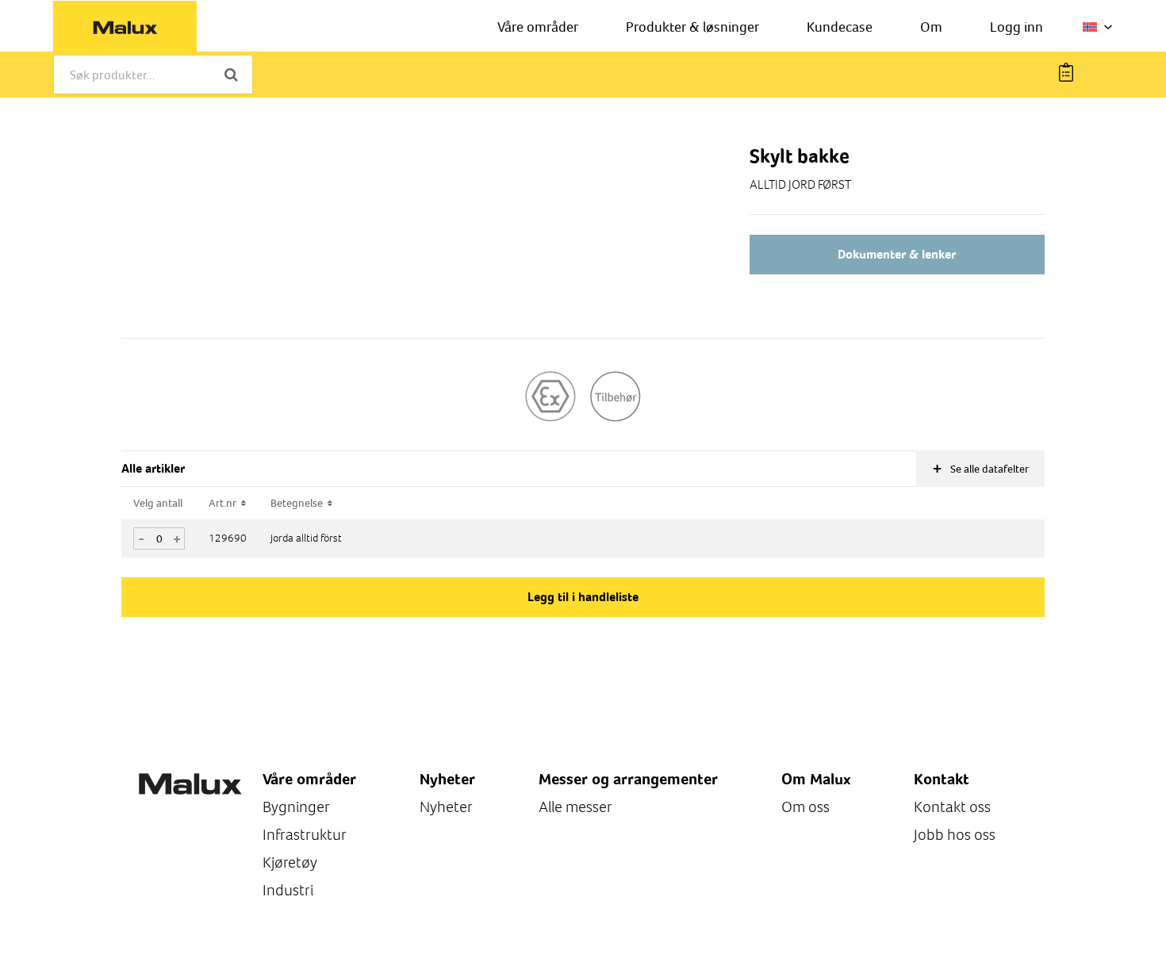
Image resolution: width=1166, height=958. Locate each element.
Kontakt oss (952, 807)
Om (931, 26)
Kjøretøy (290, 862)
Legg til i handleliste (583, 596)
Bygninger (296, 807)
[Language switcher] (1098, 27)
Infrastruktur (305, 834)
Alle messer (575, 807)
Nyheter (446, 807)
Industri (288, 890)
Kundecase (840, 26)
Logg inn (1016, 26)
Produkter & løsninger (692, 26)
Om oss (805, 807)
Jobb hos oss (954, 834)
